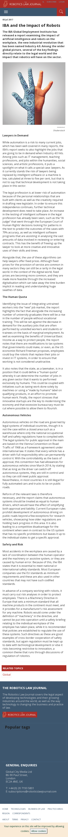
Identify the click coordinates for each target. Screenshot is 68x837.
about (5, 819)
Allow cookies (38, 831)
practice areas (55, 809)
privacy (25, 819)
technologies (18, 809)
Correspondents (21, 813)
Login (62, 1)
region (6, 813)
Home (5, 809)
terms (15, 819)
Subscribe (51, 1)
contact (36, 819)
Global (7, 674)
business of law (36, 809)
